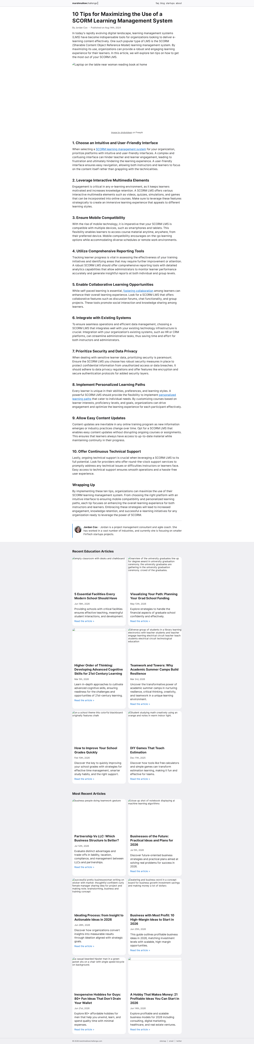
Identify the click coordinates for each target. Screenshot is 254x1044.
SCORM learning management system (121, 149)
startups (170, 3)
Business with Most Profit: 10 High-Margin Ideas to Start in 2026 (152, 919)
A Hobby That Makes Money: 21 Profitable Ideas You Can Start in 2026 (154, 999)
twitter (179, 1041)
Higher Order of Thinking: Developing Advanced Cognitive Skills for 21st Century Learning (98, 669)
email (171, 1041)
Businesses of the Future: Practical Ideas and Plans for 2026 (151, 840)
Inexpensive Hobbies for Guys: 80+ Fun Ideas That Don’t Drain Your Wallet (97, 999)
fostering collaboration (138, 291)
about (179, 3)
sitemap (163, 1041)
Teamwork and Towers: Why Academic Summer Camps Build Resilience (154, 669)
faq (157, 3)
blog (162, 3)
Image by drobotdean (121, 132)
